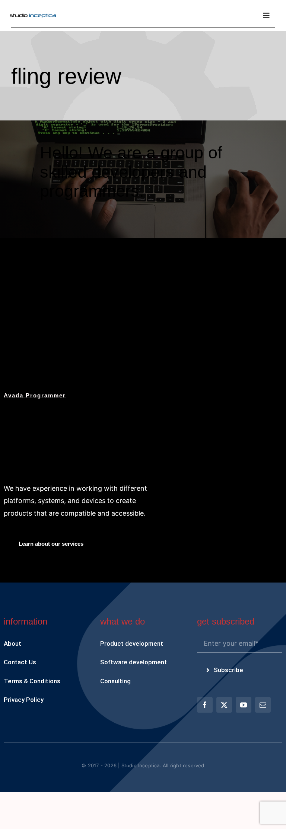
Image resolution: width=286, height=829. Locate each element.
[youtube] (243, 705)
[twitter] (224, 705)
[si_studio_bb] (33, 16)
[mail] (263, 705)
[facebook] (205, 705)
